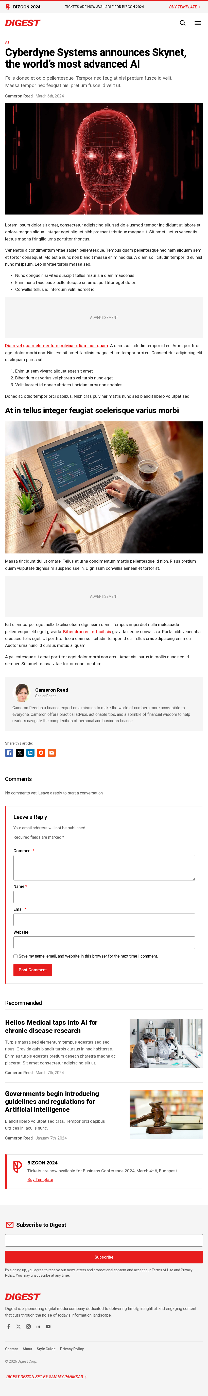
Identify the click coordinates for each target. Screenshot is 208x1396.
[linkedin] (38, 1326)
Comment (23, 851)
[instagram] (28, 1326)
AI (7, 42)
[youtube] (48, 1326)
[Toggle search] (182, 23)
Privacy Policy (72, 1349)
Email (19, 909)
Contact (11, 1349)
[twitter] (18, 1326)
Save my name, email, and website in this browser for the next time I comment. (88, 956)
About (27, 1349)
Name (20, 887)
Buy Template (40, 1179)
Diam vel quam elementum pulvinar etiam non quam (56, 345)
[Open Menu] (198, 22)
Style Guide (46, 1349)
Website (20, 932)
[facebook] (8, 1326)
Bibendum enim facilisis (87, 631)
